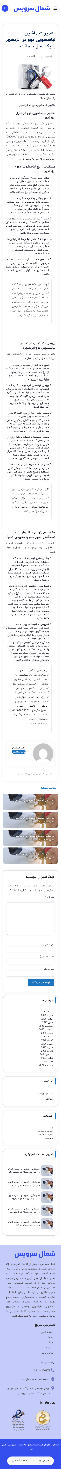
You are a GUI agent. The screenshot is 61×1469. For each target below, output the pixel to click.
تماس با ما (47, 1353)
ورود (50, 1127)
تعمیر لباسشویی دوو (42, 773)
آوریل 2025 (47, 1040)
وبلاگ (50, 1342)
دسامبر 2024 (46, 1054)
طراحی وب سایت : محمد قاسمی (30, 1461)
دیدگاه (49, 897)
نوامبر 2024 (47, 1058)
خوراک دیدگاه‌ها (45, 1134)
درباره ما (49, 1348)
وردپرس (49, 1138)
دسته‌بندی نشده (44, 1093)
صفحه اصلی (47, 1332)
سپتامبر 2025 (46, 1026)
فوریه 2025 (47, 1047)
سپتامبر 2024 (46, 1065)
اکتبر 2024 (47, 1061)
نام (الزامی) (48, 944)
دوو (29, 773)
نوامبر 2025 (47, 1019)
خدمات (49, 1337)
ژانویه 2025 (47, 1051)
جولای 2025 (47, 1033)
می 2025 (48, 1036)
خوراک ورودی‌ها (45, 1131)
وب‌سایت (19, 752)
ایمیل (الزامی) (47, 957)
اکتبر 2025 (47, 1022)
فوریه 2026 (47, 1015)
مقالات (30, 56)
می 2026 (48, 1011)
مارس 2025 (47, 1044)
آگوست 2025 (46, 1029)
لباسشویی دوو (19, 773)
